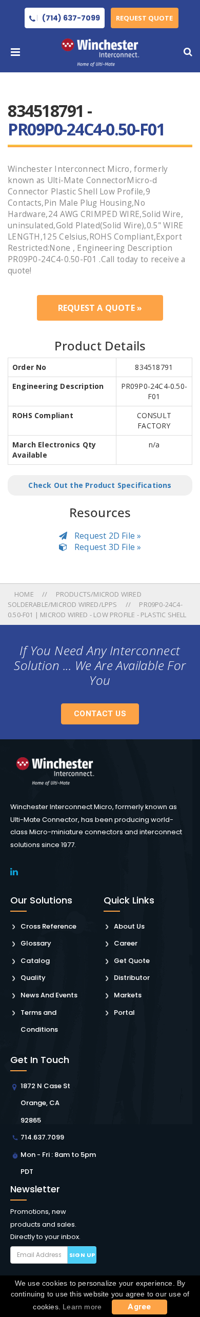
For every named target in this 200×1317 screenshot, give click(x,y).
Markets (128, 995)
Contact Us (100, 713)
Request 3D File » (107, 547)
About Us (129, 926)
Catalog (35, 961)
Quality (33, 977)
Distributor (132, 977)
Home (24, 594)
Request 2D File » (107, 535)
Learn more (82, 1307)
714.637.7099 (42, 1137)
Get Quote (132, 961)
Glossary (36, 943)
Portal (124, 1012)
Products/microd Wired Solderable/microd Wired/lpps (75, 599)
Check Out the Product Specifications (99, 485)
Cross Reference (48, 926)
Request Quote (144, 18)
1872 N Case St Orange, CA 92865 (45, 1103)
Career (125, 943)
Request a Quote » (100, 307)
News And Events (49, 995)
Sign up (82, 1255)
